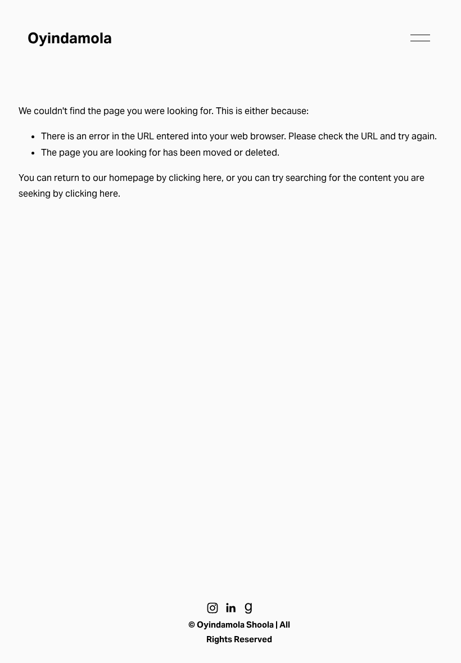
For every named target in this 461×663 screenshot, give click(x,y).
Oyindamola (70, 38)
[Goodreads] (248, 608)
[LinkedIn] (230, 608)
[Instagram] (212, 608)
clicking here (195, 178)
